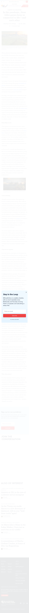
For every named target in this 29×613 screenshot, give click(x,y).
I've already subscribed (14, 319)
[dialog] (14, 306)
